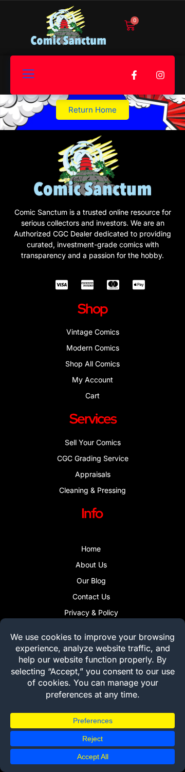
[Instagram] (160, 75)
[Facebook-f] (134, 75)
